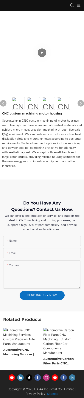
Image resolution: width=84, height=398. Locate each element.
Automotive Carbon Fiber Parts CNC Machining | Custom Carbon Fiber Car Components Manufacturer (58, 361)
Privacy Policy (35, 393)
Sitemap (52, 393)
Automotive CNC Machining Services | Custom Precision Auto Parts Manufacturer (20, 352)
